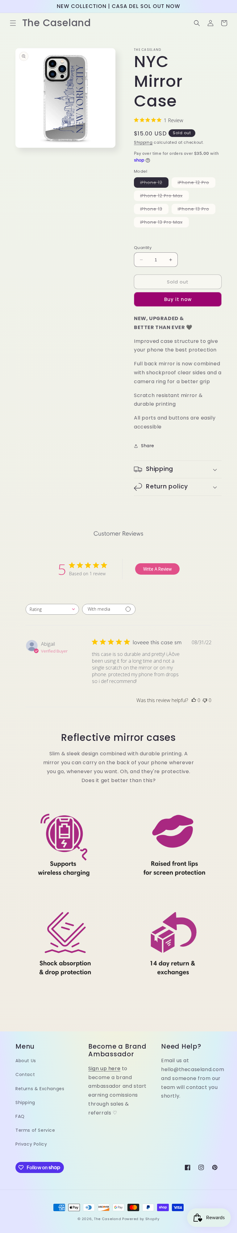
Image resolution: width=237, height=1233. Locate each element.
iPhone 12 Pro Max (164, 196)
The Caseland (107, 1218)
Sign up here (104, 1068)
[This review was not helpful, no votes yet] (205, 700)
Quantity (143, 248)
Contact (25, 1074)
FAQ (20, 1116)
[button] (13, 23)
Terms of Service (35, 1130)
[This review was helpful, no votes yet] (194, 700)
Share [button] (147, 446)
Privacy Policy (31, 1144)
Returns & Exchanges (39, 1089)
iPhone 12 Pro (196, 183)
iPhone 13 (154, 210)
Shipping (143, 142)
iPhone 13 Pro (196, 210)
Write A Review (157, 569)
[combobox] (52, 609)
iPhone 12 (154, 183)
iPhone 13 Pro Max (164, 223)
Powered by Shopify (141, 1218)
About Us (25, 1061)
